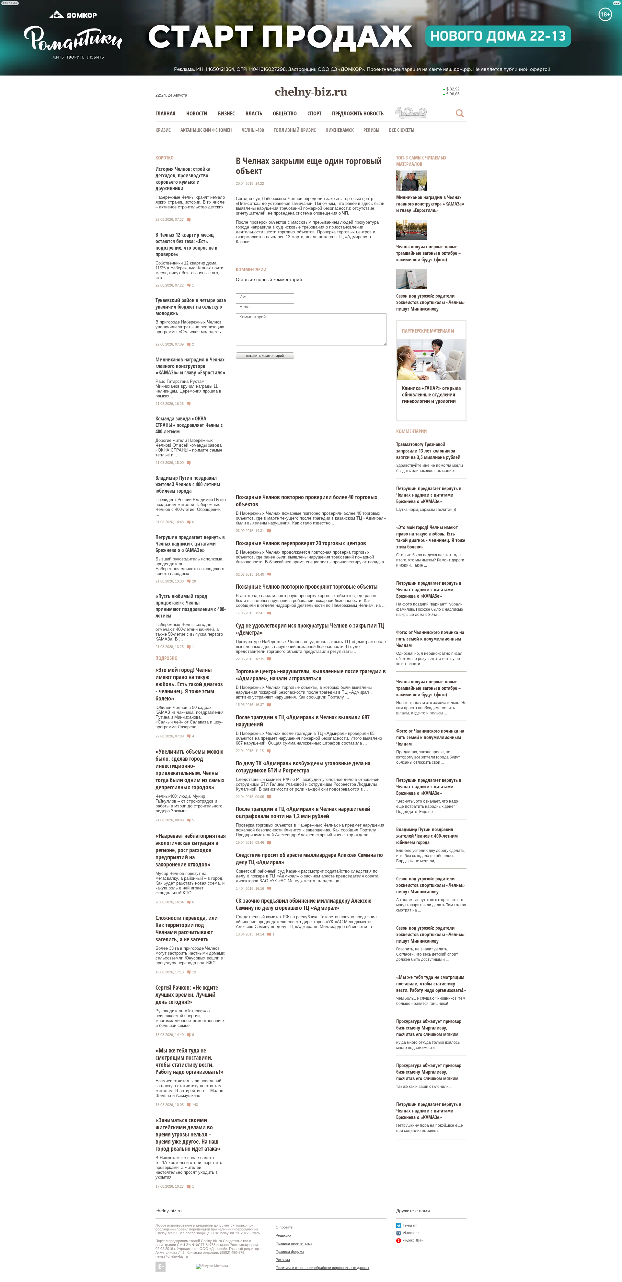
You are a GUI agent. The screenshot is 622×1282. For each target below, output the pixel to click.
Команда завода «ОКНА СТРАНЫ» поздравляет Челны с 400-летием (189, 425)
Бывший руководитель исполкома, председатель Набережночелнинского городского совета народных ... (190, 566)
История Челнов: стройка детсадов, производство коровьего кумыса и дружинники (183, 178)
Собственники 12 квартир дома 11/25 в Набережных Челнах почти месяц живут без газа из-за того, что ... (189, 270)
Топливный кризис (295, 130)
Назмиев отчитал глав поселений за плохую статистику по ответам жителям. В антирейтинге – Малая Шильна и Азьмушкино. (189, 1088)
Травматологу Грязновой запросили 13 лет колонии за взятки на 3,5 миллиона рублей (428, 450)
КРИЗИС (163, 130)
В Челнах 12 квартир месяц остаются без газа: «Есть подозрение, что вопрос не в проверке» (186, 244)
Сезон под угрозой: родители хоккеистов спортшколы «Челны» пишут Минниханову (430, 302)
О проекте (284, 1227)
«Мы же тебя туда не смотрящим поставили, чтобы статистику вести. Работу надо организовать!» (190, 1061)
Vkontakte (411, 1233)
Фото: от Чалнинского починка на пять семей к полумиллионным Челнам (430, 638)
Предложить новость (358, 113)
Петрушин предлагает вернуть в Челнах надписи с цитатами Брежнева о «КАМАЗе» (190, 544)
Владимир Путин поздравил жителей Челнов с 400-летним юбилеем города (188, 484)
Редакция (283, 1235)
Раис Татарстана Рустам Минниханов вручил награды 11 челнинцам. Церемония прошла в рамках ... (188, 388)
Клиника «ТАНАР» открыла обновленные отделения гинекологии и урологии (431, 394)
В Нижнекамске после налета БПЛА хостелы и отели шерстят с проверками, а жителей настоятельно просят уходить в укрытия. (189, 1167)
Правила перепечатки (294, 1243)
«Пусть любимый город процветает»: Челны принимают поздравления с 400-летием (191, 606)
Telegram (410, 1225)
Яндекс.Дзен (413, 1240)
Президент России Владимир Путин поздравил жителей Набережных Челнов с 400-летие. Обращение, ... (191, 507)
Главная (166, 113)
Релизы (371, 130)
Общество (285, 113)
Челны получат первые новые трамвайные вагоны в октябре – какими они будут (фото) (428, 253)
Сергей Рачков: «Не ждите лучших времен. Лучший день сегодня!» (187, 994)
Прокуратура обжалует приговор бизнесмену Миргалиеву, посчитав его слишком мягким (428, 1027)
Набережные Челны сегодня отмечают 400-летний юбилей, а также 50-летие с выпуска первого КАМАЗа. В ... (189, 631)
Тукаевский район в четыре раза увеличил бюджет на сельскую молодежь (191, 307)
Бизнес (226, 113)
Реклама (283, 1260)
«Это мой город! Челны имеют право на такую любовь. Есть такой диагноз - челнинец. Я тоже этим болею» (189, 684)
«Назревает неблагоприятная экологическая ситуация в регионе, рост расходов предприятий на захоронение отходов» (191, 850)
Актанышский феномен (206, 130)
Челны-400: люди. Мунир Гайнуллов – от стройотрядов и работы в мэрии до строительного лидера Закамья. (189, 803)
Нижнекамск (340, 130)
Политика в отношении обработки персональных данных (322, 1268)
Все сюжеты (401, 130)
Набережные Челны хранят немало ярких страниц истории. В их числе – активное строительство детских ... (190, 204)
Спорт (314, 113)
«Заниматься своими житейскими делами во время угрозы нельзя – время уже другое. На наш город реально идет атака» (188, 1134)
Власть (254, 113)
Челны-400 (253, 130)
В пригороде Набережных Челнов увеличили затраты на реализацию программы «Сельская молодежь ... (190, 329)
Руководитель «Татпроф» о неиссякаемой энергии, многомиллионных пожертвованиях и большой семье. (190, 1018)
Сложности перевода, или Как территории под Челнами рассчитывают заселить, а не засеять (187, 928)
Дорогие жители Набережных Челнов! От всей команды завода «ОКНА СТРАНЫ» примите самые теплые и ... (189, 447)
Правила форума (290, 1251)
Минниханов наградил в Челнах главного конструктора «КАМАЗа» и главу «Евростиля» (190, 366)
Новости (196, 113)
